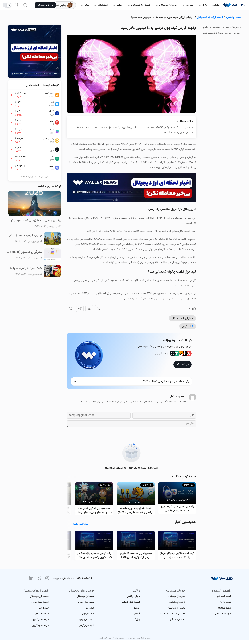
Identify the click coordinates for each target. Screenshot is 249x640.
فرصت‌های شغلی (131, 602)
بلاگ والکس (233, 17)
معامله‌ (189, 5)
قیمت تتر (44, 608)
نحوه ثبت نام (224, 596)
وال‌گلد (136, 619)
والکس (215, 5)
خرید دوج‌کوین (86, 625)
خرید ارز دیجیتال (168, 5)
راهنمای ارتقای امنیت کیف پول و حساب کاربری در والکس (177, 509)
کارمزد (137, 608)
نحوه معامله (224, 608)
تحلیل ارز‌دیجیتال (176, 608)
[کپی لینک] (70, 308)
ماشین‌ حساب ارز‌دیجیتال (172, 614)
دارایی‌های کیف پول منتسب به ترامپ (221, 27)
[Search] (25, 5)
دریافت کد (182, 364)
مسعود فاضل (178, 396)
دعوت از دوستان (176, 596)
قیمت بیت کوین (40, 602)
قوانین (136, 614)
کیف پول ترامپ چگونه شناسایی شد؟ (222, 33)
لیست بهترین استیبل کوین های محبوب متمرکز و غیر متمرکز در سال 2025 (94, 510)
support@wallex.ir (63, 578)
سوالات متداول (223, 614)
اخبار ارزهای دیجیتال (210, 17)
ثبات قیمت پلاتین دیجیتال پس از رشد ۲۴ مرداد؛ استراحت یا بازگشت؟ (177, 555)
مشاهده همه (80, 524)
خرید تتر (89, 608)
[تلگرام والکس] (39, 578)
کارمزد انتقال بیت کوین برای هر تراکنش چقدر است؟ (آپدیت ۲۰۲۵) (135, 510)
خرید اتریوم (88, 614)
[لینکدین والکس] (31, 578)
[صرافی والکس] (234, 5)
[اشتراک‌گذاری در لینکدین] (98, 308)
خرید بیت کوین (86, 602)
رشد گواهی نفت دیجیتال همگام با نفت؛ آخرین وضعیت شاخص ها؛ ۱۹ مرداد (94, 555)
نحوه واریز (225, 602)
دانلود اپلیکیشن (177, 602)
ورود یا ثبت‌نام (45, 5)
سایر (86, 5)
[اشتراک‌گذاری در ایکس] (89, 308)
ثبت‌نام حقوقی (177, 619)
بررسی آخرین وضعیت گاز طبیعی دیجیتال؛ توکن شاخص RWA (135, 555)
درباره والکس (133, 596)
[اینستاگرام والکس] (47, 578)
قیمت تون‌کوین (40, 619)
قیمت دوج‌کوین (40, 625)
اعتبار (119, 5)
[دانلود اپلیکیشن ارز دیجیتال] (16, 5)
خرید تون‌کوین (86, 619)
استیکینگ (103, 5)
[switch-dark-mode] (7, 5)
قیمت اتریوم (42, 614)
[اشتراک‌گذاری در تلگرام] (80, 308)
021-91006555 (84, 578)
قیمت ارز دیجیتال (140, 5)
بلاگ (204, 5)
